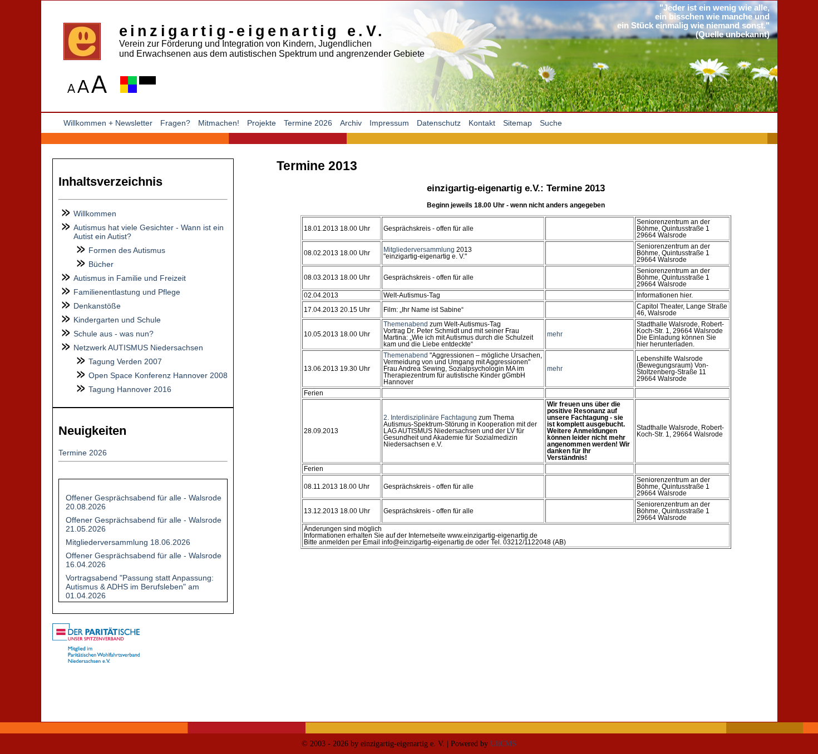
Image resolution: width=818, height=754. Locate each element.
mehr (555, 334)
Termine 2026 (308, 122)
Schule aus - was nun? (113, 333)
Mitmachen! (218, 122)
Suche (551, 122)
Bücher (101, 264)
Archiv (351, 122)
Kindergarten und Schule (117, 319)
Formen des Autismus (126, 250)
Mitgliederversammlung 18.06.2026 (128, 542)
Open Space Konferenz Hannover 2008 (158, 375)
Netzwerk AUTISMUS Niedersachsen (138, 347)
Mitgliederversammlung (419, 249)
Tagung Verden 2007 (125, 361)
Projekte (261, 122)
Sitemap (517, 122)
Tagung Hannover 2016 (129, 389)
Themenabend (405, 324)
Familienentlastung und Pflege (126, 291)
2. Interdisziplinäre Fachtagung (430, 417)
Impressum (389, 122)
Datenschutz (439, 122)
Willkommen (94, 213)
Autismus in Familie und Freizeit (129, 278)
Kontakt (482, 122)
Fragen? (175, 122)
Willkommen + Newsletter (107, 122)
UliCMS (503, 743)
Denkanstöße (97, 305)
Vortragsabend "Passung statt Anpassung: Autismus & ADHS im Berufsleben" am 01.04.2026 (140, 586)
